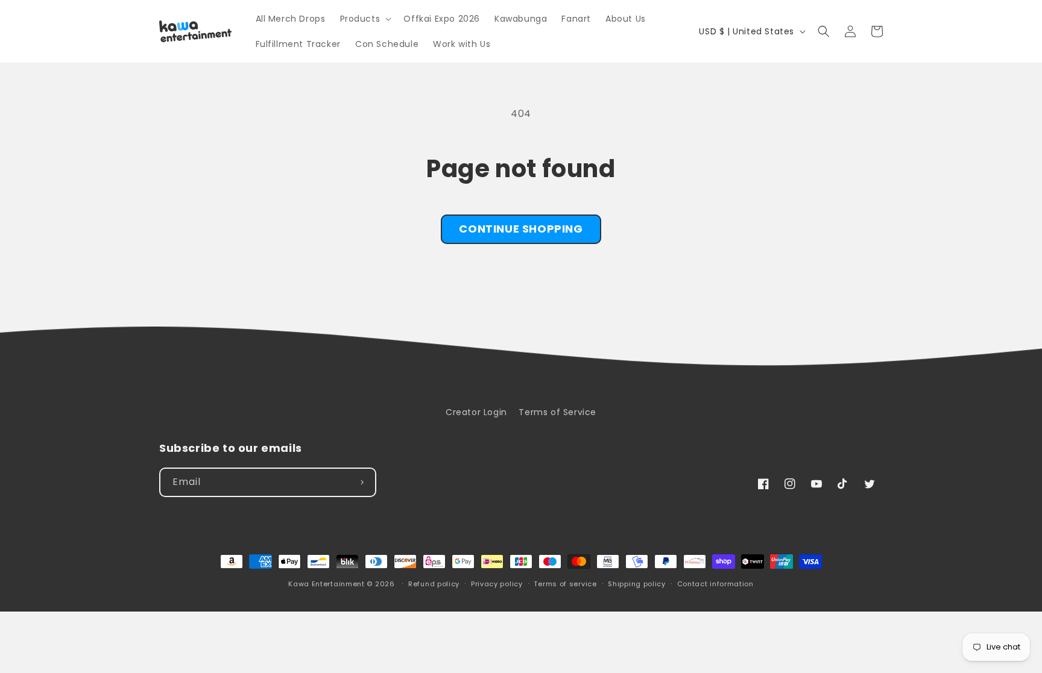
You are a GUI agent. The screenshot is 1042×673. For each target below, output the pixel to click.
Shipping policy (637, 584)
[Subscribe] (362, 482)
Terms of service (565, 584)
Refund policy (433, 584)
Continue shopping (521, 228)
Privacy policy (497, 584)
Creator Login (476, 412)
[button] (365, 18)
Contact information (715, 584)
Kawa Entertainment (327, 584)
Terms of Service (557, 412)
